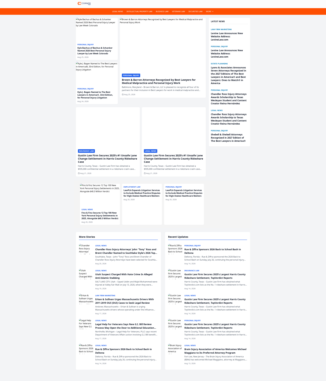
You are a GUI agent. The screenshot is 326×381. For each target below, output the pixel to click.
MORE (208, 11)
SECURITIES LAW (195, 11)
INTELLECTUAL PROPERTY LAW (139, 11)
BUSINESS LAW (162, 11)
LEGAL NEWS (117, 11)
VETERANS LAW (178, 11)
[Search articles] (249, 3)
